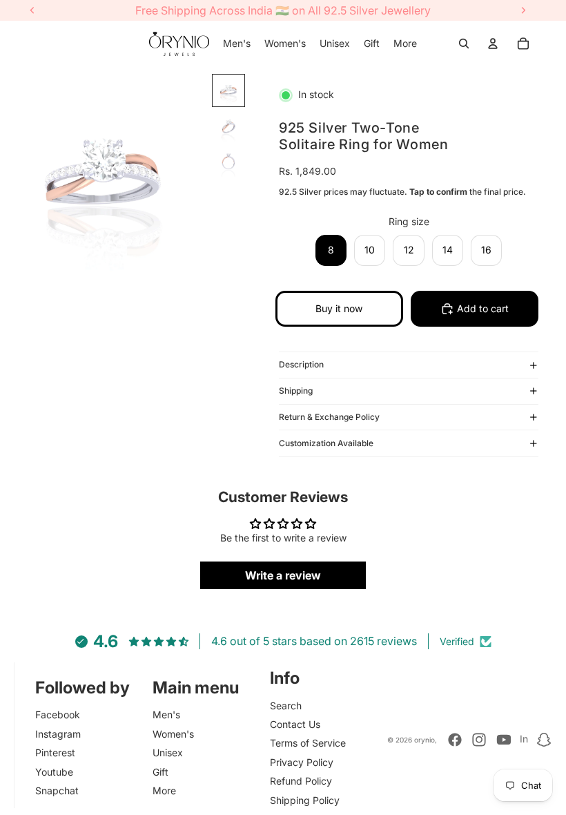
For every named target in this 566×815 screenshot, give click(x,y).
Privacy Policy (301, 762)
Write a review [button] (283, 575)
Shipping (296, 390)
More (164, 790)
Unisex (168, 752)
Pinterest (55, 752)
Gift (160, 772)
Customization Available (326, 443)
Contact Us (295, 724)
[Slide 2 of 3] (228, 126)
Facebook (57, 714)
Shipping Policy (305, 800)
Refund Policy (301, 781)
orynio (424, 740)
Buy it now (338, 308)
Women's (173, 734)
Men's (166, 714)
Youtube (54, 772)
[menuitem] (237, 43)
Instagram (58, 734)
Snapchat (57, 790)
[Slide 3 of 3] (228, 162)
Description (301, 364)
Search (286, 705)
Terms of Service (308, 743)
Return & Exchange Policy (329, 417)
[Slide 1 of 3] (228, 90)
